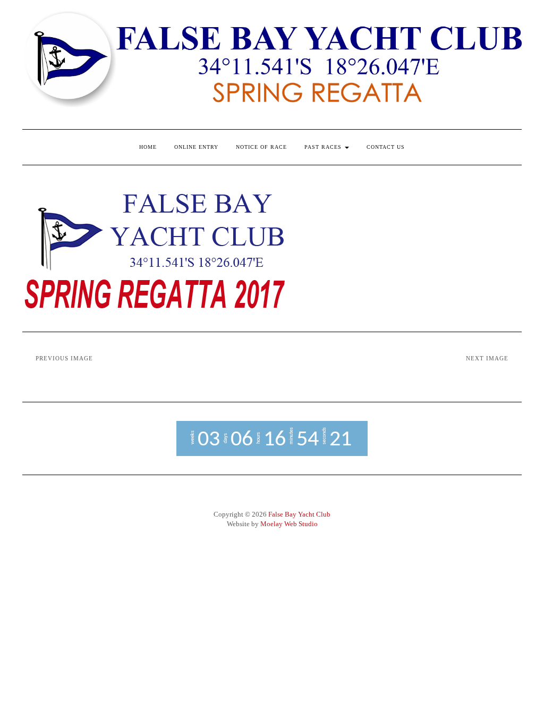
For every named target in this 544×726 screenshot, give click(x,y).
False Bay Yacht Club (299, 514)
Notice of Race (261, 147)
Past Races (324, 147)
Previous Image (64, 358)
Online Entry (196, 147)
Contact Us (386, 147)
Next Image (487, 358)
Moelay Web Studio (289, 524)
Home (148, 147)
